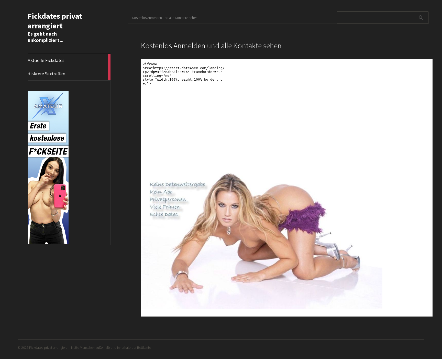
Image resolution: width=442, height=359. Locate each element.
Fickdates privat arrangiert (55, 20)
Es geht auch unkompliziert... (45, 36)
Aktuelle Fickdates (69, 60)
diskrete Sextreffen (69, 73)
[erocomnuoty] (48, 243)
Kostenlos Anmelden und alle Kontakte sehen (164, 17)
